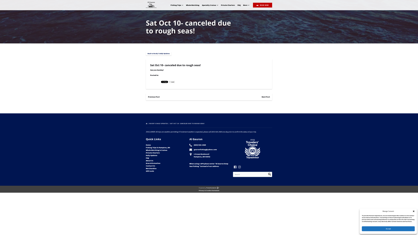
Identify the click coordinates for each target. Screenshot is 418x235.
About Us (149, 160)
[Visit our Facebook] (235, 167)
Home (148, 145)
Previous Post (154, 97)
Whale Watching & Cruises (156, 150)
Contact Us (150, 166)
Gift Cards (150, 171)
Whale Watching (192, 5)
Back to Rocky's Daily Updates (159, 54)
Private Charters (228, 5)
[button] (414, 211)
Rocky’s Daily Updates (158, 123)
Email (172, 82)
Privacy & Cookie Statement (209, 190)
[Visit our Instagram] (239, 167)
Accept (388, 229)
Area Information (153, 163)
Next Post (266, 97)
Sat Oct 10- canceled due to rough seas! (187, 123)
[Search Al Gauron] (269, 174)
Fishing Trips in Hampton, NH (158, 147)
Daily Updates (151, 155)
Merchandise (151, 168)
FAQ (239, 5)
